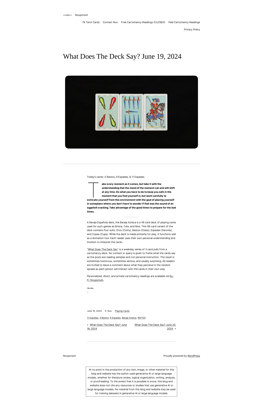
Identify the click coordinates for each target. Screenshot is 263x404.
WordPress (194, 355)
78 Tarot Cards (91, 22)
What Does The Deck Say (103, 249)
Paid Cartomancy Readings (184, 22)
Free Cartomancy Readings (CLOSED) (143, 22)
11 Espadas (92, 317)
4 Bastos (104, 317)
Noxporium (81, 15)
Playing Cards (122, 311)
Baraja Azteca (129, 317)
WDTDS (142, 317)
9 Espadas (115, 317)
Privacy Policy (192, 29)
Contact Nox (110, 22)
